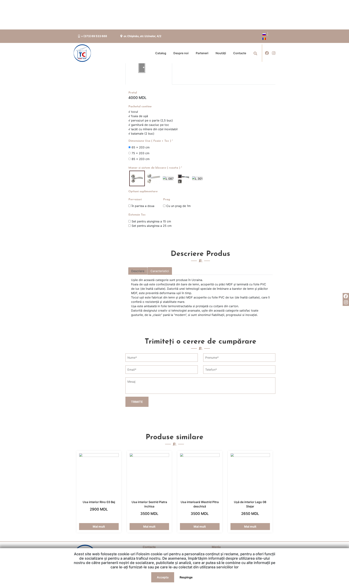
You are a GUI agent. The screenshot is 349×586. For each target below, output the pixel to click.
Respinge (186, 577)
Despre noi (180, 53)
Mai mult (99, 526)
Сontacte (239, 53)
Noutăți (221, 53)
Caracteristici (160, 271)
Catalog (160, 53)
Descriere (137, 271)
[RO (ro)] (264, 38)
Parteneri (202, 53)
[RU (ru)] (264, 34)
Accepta (163, 577)
